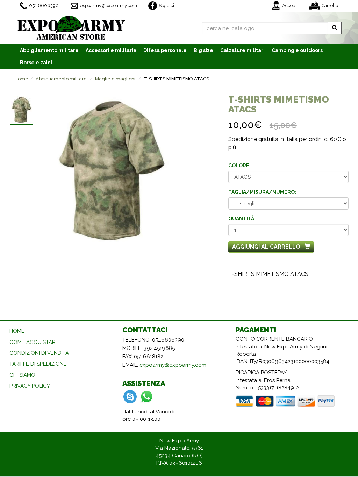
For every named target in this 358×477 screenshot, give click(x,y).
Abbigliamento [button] (49, 50)
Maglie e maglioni (115, 78)
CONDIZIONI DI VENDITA (39, 353)
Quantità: (242, 218)
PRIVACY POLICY (29, 386)
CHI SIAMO (22, 375)
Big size (203, 50)
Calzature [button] (242, 50)
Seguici (166, 5)
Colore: (239, 165)
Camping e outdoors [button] (297, 50)
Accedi (289, 5)
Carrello (330, 5)
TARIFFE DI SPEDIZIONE (38, 364)
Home (21, 78)
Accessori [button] (111, 50)
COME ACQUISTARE (34, 342)
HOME (16, 331)
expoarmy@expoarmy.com (108, 5)
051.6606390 (44, 5)
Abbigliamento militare (61, 78)
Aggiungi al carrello (266, 246)
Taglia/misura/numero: (262, 192)
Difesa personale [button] (165, 50)
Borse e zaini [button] (36, 62)
